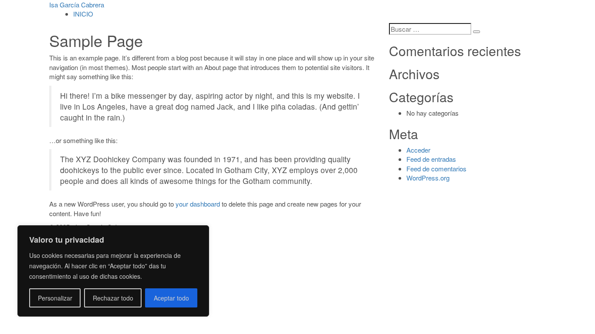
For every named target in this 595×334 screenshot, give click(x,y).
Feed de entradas (431, 159)
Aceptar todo (171, 298)
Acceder (418, 149)
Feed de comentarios (436, 168)
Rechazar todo (113, 298)
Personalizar (55, 298)
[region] (113, 271)
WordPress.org (428, 177)
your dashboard (198, 203)
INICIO (83, 13)
